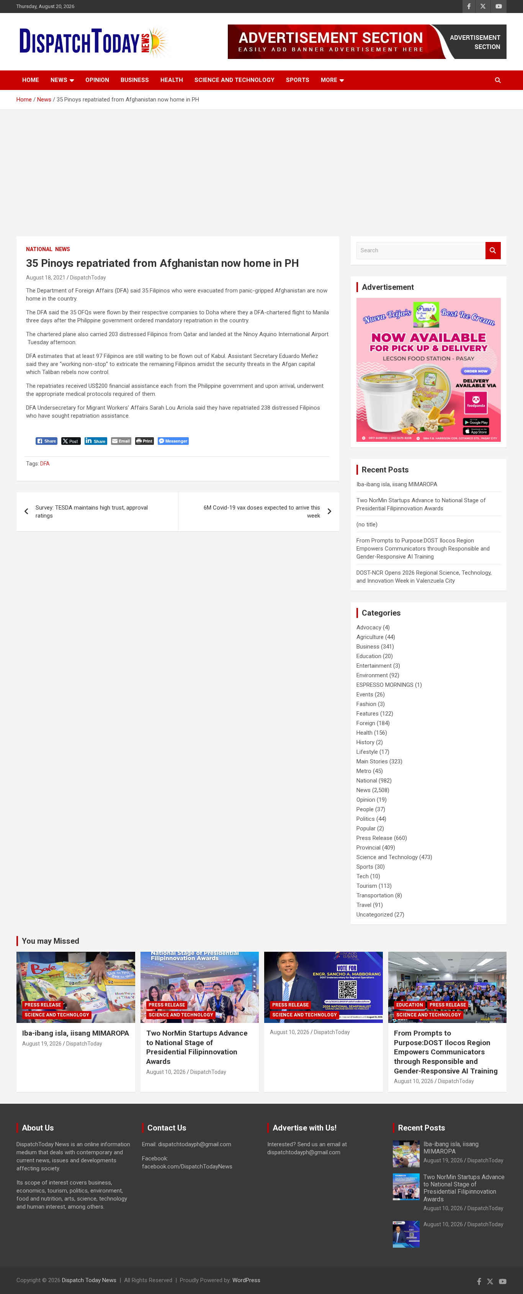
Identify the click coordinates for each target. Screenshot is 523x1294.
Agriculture (370, 637)
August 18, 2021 (45, 277)
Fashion (366, 704)
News (59, 80)
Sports (297, 80)
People (365, 809)
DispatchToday (88, 277)
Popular (366, 828)
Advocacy (368, 627)
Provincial (368, 847)
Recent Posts (421, 1127)
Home (30, 80)
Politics (365, 818)
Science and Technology (234, 80)
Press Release (374, 838)
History (365, 742)
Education (368, 656)
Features (367, 713)
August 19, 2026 (42, 1044)
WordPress (246, 1280)
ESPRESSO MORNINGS (384, 684)
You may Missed (50, 941)
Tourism (366, 885)
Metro (363, 771)
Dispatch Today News (89, 1280)
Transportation (375, 895)
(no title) (367, 524)
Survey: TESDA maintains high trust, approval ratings (92, 511)
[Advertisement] (261, 167)
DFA (45, 464)
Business (135, 80)
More (329, 80)
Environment (372, 675)
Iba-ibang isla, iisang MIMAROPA (396, 484)
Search (493, 250)
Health (171, 80)
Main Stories (372, 761)
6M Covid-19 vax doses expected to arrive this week (262, 511)
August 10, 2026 (166, 1072)
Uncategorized (374, 914)
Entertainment (374, 665)
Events (364, 694)
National (39, 249)
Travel (363, 905)
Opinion (97, 80)
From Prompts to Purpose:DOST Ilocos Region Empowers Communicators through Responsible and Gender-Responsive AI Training (423, 548)
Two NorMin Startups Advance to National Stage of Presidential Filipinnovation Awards (197, 1047)
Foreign (365, 723)
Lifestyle (367, 751)
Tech (362, 876)
